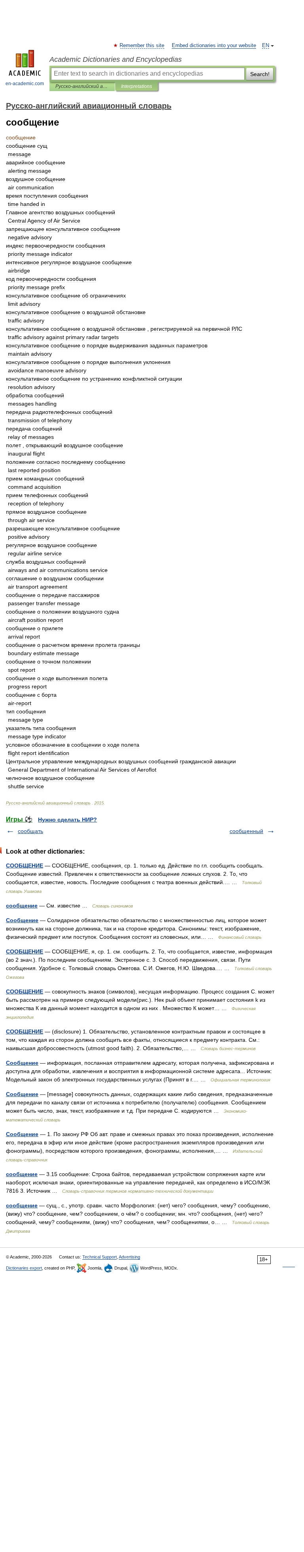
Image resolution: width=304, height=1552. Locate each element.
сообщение (22, 905)
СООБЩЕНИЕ (24, 865)
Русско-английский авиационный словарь (82, 86)
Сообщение (22, 920)
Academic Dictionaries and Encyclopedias (115, 59)
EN (265, 45)
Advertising (129, 1257)
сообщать (30, 831)
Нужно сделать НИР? (67, 819)
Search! (260, 74)
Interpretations (136, 86)
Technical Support (99, 1257)
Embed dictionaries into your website (214, 45)
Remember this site (142, 45)
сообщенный (246, 831)
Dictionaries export (24, 1268)
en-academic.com (25, 83)
